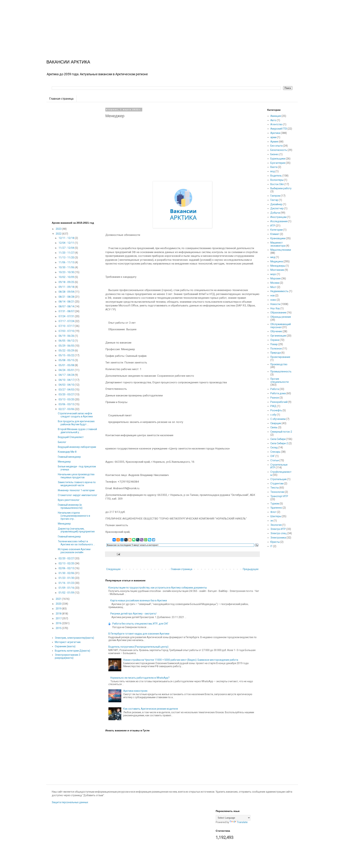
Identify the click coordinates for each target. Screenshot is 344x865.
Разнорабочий (279, 402)
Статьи (274, 460)
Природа (275, 352)
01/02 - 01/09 (67, 592)
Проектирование (280, 357)
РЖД (273, 406)
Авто (273, 120)
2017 (59, 618)
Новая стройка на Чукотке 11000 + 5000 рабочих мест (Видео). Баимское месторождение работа (180, 659)
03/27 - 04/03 (67, 389)
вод (272, 171)
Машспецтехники (280, 249)
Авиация (275, 116)
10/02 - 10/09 (67, 277)
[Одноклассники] (118, 539)
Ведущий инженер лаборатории (77, 446)
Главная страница (61, 98)
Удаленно (276, 507)
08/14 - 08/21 (67, 301)
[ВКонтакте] (114, 539)
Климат (274, 234)
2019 (59, 608)
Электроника (278, 537)
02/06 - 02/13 (67, 568)
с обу (273, 414)
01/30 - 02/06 (67, 573)
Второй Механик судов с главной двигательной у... (77, 431)
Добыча (275, 212)
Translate (242, 822)
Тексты (274, 487)
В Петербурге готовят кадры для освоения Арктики (138, 633)
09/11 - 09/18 (67, 286)
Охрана (274, 340)
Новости (275, 304)
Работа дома (278, 393)
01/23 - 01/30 (67, 577)
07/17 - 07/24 (67, 321)
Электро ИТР (278, 529)
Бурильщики (277, 158)
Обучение (276, 331)
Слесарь (275, 451)
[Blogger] (130, 539)
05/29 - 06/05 (67, 345)
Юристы (275, 541)
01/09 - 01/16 (67, 587)
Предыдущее (251, 569)
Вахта (273, 167)
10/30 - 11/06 (67, 267)
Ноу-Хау (275, 308)
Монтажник (277, 269)
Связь (274, 427)
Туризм (274, 503)
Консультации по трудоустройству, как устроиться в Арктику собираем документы (157, 587)
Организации (278, 335)
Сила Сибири (278, 439)
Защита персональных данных (70, 802)
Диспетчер (277, 208)
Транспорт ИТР (279, 496)
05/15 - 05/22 (67, 355)
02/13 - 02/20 (67, 563)
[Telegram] (153, 539)
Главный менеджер (69, 456)
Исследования (279, 221)
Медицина (276, 261)
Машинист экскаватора (277, 244)
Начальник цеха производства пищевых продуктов (76, 476)
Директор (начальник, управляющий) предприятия (76, 530)
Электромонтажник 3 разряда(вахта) (67, 656)
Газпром (275, 195)
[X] (126, 539)
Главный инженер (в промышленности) (70, 506)
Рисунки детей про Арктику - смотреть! (133, 613)
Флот (273, 512)
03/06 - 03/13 (67, 404)
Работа (274, 389)
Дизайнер (276, 204)
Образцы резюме (280, 316)
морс (273, 274)
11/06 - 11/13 (67, 262)
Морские (275, 278)
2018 (59, 613)
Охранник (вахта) (65, 646)
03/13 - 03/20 (67, 399)
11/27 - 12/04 (67, 247)
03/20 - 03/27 (67, 394)
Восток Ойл (277, 184)
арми (273, 137)
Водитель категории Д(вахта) (72, 650)
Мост (273, 287)
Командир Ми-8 (67, 451)
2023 (59, 228)
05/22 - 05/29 (67, 350)
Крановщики (277, 238)
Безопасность (278, 150)
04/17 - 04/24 (67, 374)
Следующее (113, 569)
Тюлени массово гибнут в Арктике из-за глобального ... (76, 543)
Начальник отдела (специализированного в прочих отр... (74, 515)
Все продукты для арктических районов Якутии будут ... (76, 423)
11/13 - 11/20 (67, 257)
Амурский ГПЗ (278, 128)
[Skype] (149, 539)
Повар (274, 344)
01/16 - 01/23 (67, 583)
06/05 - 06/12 (67, 340)
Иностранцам (278, 217)
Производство (278, 364)
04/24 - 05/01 (67, 370)
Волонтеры (276, 179)
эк (271, 520)
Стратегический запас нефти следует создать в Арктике (75, 415)
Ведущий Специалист (71, 437)
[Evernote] (133, 539)
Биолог (62, 442)
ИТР (272, 225)
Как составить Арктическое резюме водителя (150, 708)
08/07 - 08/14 (67, 306)
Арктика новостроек (135, 690)
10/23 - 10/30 (67, 272)
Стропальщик (278, 479)
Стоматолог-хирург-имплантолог (77, 495)
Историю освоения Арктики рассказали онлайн (74, 551)
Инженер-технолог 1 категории (76, 490)
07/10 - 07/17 (67, 326)
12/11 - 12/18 (67, 238)
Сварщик (275, 423)
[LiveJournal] (137, 539)
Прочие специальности (279, 380)
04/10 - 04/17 (67, 379)
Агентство (276, 124)
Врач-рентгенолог (69, 500)
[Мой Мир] (122, 539)
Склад (274, 447)
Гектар (274, 200)
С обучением (278, 419)
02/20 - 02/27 (67, 558)
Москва (274, 282)
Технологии (277, 491)
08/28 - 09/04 (67, 291)
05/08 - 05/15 (67, 360)
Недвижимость (279, 291)
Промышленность (281, 371)
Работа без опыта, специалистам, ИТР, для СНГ (140, 623)
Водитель (276, 175)
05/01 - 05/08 (67, 365)
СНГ (272, 456)
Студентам (276, 483)
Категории (276, 229)
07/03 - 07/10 (67, 331)
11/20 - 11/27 (67, 252)
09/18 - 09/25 (67, 282)
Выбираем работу (281, 188)
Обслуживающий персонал (280, 326)
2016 (59, 623)
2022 (59, 233)
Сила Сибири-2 (279, 443)
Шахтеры (275, 516)
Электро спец (278, 533)
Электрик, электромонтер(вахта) (74, 637)
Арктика (275, 133)
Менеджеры (277, 265)
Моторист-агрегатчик (68, 642)
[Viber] (141, 539)
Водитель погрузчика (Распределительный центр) (138, 646)
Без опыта (276, 145)
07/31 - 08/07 (67, 311)
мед (272, 257)
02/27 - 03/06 (67, 409)
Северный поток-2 (281, 431)
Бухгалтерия (277, 162)
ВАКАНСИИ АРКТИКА (68, 61)
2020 (59, 603)
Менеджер (64, 461)
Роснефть (276, 410)
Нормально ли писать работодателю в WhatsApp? (139, 677)
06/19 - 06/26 (67, 335)
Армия (274, 141)
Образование (278, 312)
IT (271, 546)
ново (273, 299)
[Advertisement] (107, 25)
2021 (59, 598)
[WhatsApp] (145, 539)
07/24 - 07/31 (67, 316)
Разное (274, 397)
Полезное (276, 348)
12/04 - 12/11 (67, 242)
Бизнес (274, 154)
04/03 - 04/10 (67, 384)
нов (272, 295)
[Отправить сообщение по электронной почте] (118, 554)
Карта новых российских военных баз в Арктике (138, 600)
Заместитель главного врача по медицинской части (77, 484)
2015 (59, 628)
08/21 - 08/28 (67, 296)
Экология (276, 524)
